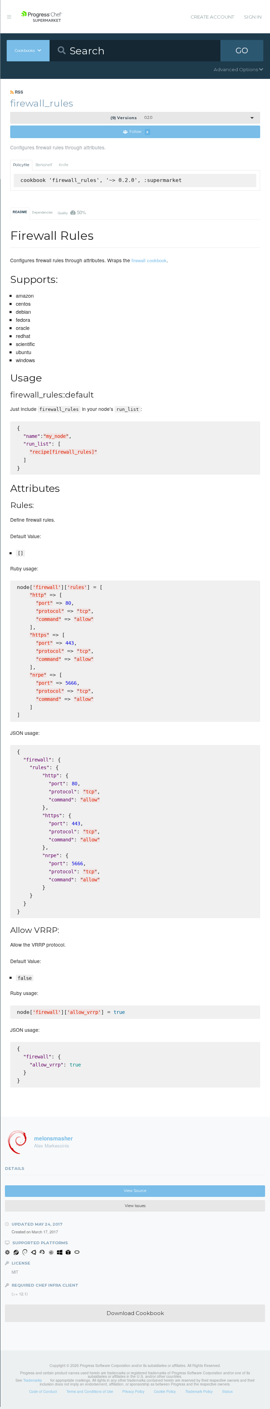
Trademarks (32, 1380)
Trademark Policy (199, 1391)
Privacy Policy (133, 1391)
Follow (138, 132)
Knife (63, 165)
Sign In (253, 17)
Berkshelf (44, 165)
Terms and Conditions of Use (89, 1391)
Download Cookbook (135, 1313)
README (20, 212)
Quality (72, 212)
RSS (18, 92)
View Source (135, 1190)
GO (242, 50)
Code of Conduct (43, 1391)
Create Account (212, 17)
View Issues (135, 1206)
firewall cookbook (149, 260)
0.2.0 (131, 117)
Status (227, 1391)
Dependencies (42, 212)
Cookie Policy (165, 1391)
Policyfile (21, 165)
